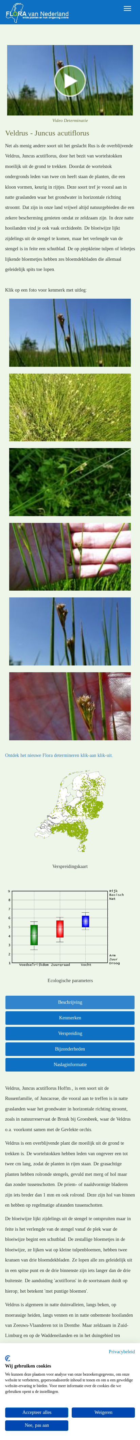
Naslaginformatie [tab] (70, 1064)
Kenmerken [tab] (70, 1017)
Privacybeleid (122, 1351)
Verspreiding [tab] (70, 1033)
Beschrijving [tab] (70, 1002)
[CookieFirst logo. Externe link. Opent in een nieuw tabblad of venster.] (7, 1358)
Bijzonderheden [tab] (70, 1049)
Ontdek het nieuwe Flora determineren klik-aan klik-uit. (59, 755)
